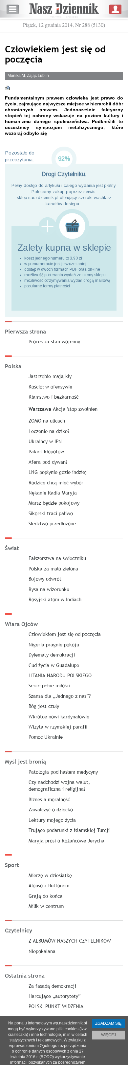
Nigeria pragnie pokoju (54, 644)
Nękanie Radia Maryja (53, 492)
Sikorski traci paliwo (51, 513)
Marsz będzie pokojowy (54, 502)
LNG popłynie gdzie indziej (58, 472)
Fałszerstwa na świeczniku (57, 558)
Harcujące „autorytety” (55, 996)
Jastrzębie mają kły (50, 376)
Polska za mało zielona (53, 568)
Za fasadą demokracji (52, 986)
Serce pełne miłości (49, 685)
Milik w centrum (46, 906)
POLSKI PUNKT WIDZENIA (56, 1006)
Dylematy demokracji (52, 654)
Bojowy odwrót (45, 578)
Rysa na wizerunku (49, 589)
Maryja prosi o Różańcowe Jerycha (66, 840)
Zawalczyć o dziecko (51, 809)
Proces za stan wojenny (54, 341)
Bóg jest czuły (44, 706)
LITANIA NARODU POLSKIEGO (60, 675)
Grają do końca (45, 896)
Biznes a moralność (49, 799)
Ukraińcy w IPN (45, 441)
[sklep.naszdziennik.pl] (64, 226)
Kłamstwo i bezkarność (53, 396)
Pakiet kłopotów (46, 451)
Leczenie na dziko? (49, 431)
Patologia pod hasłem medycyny (63, 771)
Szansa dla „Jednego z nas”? (60, 696)
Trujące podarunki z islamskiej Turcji (69, 830)
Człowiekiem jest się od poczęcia (65, 634)
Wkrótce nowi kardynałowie (59, 716)
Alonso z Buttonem (49, 885)
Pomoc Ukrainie (46, 736)
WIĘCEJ (108, 1035)
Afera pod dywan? (48, 462)
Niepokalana (42, 951)
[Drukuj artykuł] (7, 87)
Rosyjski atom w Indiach (55, 599)
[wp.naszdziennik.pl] (64, 9)
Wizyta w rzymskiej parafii (58, 726)
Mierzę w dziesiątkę (50, 875)
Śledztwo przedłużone (52, 523)
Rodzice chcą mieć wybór (56, 482)
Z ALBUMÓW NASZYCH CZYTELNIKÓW (70, 940)
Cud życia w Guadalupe (54, 665)
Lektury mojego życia (52, 820)
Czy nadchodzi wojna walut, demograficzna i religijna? (59, 785)
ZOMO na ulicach (47, 420)
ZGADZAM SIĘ (108, 1023)
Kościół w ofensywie (50, 386)
